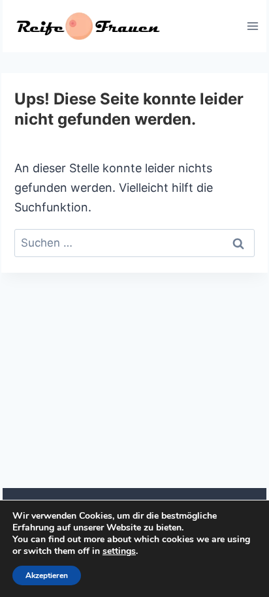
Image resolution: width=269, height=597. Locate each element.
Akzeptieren (46, 575)
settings (119, 551)
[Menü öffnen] (252, 26)
